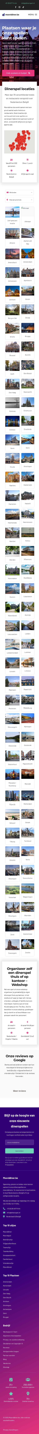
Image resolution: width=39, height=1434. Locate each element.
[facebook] (16, 7)
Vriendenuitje (8, 1263)
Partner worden (9, 1355)
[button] (16, 141)
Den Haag (6, 1293)
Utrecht (6, 1290)
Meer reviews (19, 1091)
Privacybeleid (9, 1165)
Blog (5, 1359)
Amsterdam (7, 1282)
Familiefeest (7, 1259)
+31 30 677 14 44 (11, 3)
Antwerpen (7, 1309)
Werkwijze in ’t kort (10, 1332)
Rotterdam (7, 1286)
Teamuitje (7, 1247)
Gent (5, 1313)
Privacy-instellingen (10, 1430)
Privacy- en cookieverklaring (13, 1340)
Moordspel (7, 1236)
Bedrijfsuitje (8, 1240)
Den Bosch (7, 1297)
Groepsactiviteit (9, 1255)
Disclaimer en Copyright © (13, 1344)
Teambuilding (8, 1251)
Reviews (6, 1347)
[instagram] (19, 7)
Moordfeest (7, 1267)
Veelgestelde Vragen (11, 1351)
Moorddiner (7, 1232)
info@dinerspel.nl (28, 3)
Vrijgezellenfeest (9, 1243)
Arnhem (6, 1301)
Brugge (6, 1317)
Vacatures (7, 1363)
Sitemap (6, 1367)
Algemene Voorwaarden (12, 1336)
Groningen (7, 1305)
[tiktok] (23, 7)
